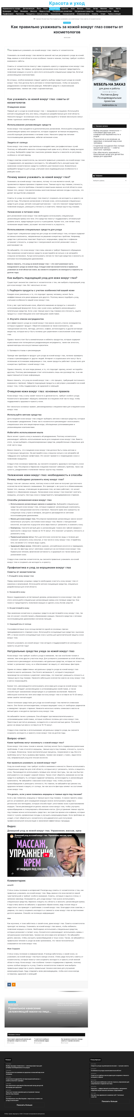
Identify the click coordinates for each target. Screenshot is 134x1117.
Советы (95, 14)
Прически (20, 14)
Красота (64, 8)
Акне (73, 8)
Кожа (45, 8)
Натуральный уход (103, 11)
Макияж (103, 8)
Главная (38, 19)
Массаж (33, 11)
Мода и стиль (44, 11)
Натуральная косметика (62, 11)
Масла (116, 11)
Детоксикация (28, 8)
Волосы (80, 8)
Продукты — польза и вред (37, 14)
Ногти (118, 8)
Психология (55, 14)
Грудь (88, 8)
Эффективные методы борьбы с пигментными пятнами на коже (30, 1012)
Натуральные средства (84, 11)
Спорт (103, 14)
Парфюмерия (8, 14)
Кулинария (7, 11)
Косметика (54, 8)
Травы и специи (114, 14)
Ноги (111, 8)
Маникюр (24, 11)
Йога (39, 8)
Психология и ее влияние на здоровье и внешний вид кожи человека (108, 141)
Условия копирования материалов (34, 1113)
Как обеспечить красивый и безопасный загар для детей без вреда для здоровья (109, 154)
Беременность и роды (11, 8)
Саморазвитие (68, 14)
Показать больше (24, 1105)
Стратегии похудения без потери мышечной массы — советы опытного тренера (109, 148)
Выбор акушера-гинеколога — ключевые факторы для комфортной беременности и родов (108, 133)
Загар (95, 8)
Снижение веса (83, 14)
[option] (46, 1009)
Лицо (16, 11)
